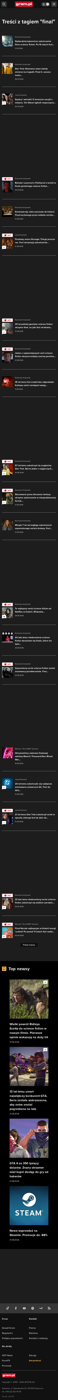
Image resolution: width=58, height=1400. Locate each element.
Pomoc (32, 1327)
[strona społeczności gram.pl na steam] (41, 1308)
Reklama (33, 1333)
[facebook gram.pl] (16, 1308)
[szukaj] (4, 4)
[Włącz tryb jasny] (45, 4)
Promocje (7, 1365)
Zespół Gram (8, 1327)
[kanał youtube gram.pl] (25, 1308)
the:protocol (35, 1360)
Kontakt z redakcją (38, 1338)
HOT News (7, 1355)
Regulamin (7, 1333)
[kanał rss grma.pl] (50, 1308)
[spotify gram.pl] (33, 1308)
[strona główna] (24, 4)
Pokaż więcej (29, 944)
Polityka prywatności (12, 1338)
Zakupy (32, 1355)
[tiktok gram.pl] (8, 1308)
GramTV (6, 1360)
